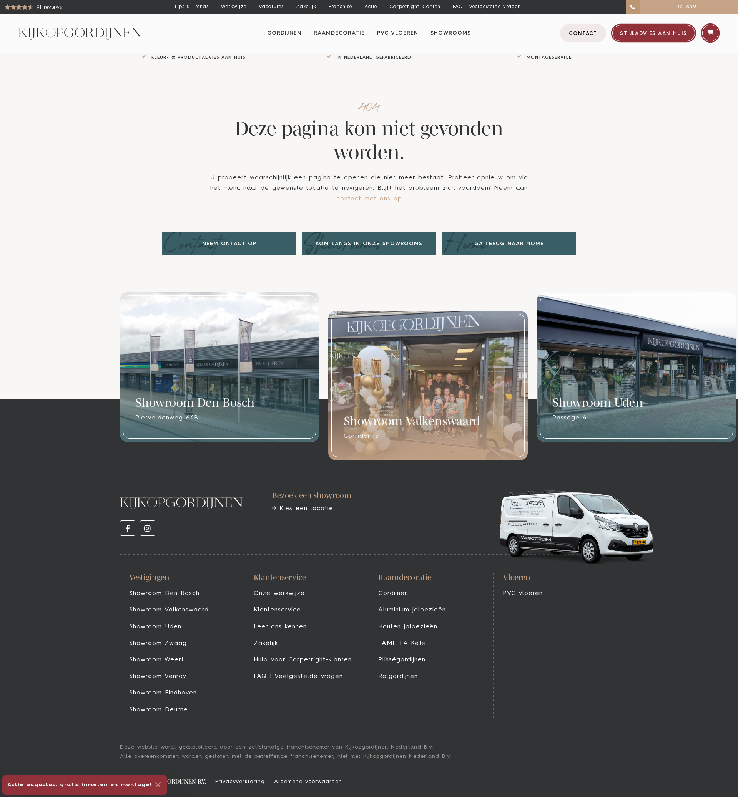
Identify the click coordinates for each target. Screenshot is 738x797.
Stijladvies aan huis (653, 33)
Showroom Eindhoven (163, 693)
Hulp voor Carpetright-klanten (303, 660)
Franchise (340, 6)
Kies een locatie (304, 508)
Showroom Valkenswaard (169, 610)
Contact (583, 33)
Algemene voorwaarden (308, 781)
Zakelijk (306, 6)
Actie (370, 6)
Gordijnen (284, 33)
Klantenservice (277, 610)
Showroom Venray (157, 676)
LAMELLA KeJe (402, 643)
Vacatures (271, 6)
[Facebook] (127, 528)
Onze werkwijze (279, 593)
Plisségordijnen (402, 660)
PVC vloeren (397, 33)
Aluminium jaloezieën (412, 610)
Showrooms (450, 33)
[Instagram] (147, 528)
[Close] (158, 785)
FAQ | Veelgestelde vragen (487, 6)
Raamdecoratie (339, 33)
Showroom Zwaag (158, 643)
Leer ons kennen (280, 627)
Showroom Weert (156, 660)
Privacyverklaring (240, 781)
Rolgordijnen (398, 676)
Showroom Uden (155, 627)
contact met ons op (369, 199)
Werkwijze (233, 6)
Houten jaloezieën (407, 627)
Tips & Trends (191, 6)
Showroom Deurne (158, 710)
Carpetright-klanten (414, 6)
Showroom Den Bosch (164, 593)
